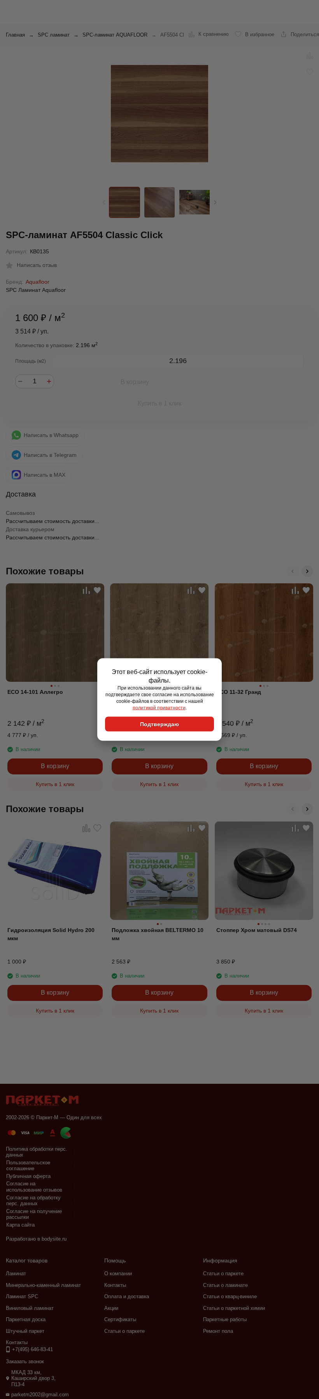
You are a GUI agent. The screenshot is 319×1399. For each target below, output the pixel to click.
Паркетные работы (225, 1319)
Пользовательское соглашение (28, 1166)
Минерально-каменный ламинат (43, 1285)
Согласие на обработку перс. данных (33, 1201)
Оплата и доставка (126, 1296)
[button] (215, 202)
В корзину (135, 382)
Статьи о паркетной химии (234, 1308)
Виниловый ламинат (30, 1308)
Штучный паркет (25, 1331)
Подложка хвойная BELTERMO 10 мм (157, 934)
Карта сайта (20, 1225)
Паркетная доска (26, 1319)
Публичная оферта (28, 1176)
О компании (118, 1273)
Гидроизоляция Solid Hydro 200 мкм (51, 934)
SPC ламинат (54, 35)
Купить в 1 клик (159, 403)
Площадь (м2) (30, 361)
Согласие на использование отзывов (34, 1187)
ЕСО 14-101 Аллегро (35, 692)
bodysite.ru (54, 1239)
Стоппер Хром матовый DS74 (256, 930)
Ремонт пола (218, 1331)
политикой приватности (159, 707)
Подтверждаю (159, 724)
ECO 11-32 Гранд (238, 692)
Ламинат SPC (22, 1296)
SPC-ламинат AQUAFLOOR (114, 35)
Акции (111, 1308)
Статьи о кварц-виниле (230, 1296)
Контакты (115, 1285)
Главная (15, 35)
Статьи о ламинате (225, 1285)
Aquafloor (37, 282)
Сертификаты (120, 1319)
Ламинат (16, 1273)
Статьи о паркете (124, 1331)
